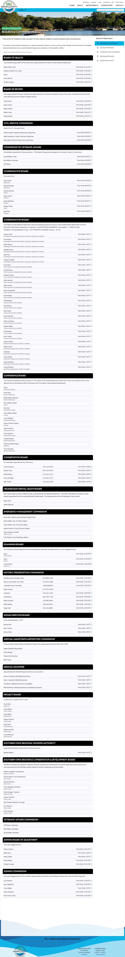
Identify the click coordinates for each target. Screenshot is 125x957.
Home (72, 5)
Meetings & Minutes (107, 56)
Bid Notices (86, 2)
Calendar (93, 2)
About (80, 5)
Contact (119, 5)
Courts (100, 2)
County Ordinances (107, 48)
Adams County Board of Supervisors (65, 939)
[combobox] (110, 10)
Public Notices (120, 2)
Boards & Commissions (109, 43)
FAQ (113, 2)
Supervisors (107, 5)
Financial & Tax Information (110, 52)
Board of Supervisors (11, 28)
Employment (106, 2)
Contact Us (84, 954)
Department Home (107, 60)
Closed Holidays (100, 954)
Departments (92, 5)
